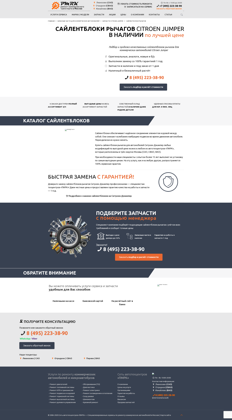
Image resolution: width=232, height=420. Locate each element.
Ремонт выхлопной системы (62, 399)
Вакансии (121, 399)
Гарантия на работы (126, 393)
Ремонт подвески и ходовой (62, 393)
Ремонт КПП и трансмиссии (61, 390)
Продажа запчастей (125, 402)
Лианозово (104, 3)
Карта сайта (165, 415)
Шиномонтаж (89, 399)
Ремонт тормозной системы (62, 396)
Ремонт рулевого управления (63, 402)
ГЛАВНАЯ (51, 21)
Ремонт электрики (91, 390)
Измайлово (104, 9)
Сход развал (88, 396)
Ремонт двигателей (58, 384)
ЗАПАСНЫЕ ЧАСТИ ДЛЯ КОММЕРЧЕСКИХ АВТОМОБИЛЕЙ (78, 21)
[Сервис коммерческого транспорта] (68, 5)
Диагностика (88, 387)
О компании (122, 384)
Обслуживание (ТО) (91, 384)
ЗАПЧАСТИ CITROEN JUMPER (112, 21)
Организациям (123, 390)
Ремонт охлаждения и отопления (97, 393)
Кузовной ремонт (90, 402)
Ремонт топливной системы (62, 387)
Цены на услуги (124, 387)
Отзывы (121, 396)
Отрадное (104, 6)
